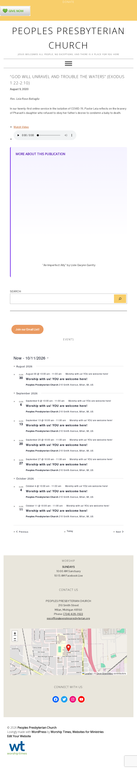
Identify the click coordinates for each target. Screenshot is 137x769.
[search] (120, 298)
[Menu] (68, 63)
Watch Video (21, 127)
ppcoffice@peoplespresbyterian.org (68, 618)
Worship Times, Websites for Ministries (77, 732)
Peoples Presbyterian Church (37, 728)
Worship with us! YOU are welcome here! (56, 379)
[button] (68, 648)
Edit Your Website (19, 736)
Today (70, 531)
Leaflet (88, 673)
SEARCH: (15, 291)
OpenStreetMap (105, 673)
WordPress (39, 732)
